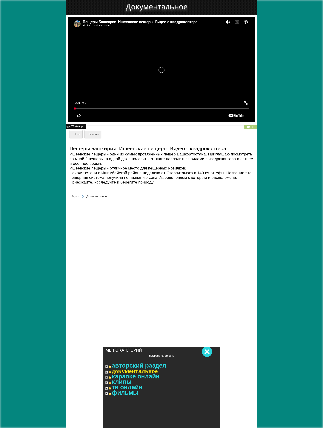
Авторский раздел (139, 365)
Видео (75, 196)
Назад (77, 134)
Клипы (122, 382)
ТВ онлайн (127, 387)
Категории (94, 134)
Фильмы (125, 393)
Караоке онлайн (136, 376)
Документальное (135, 371)
